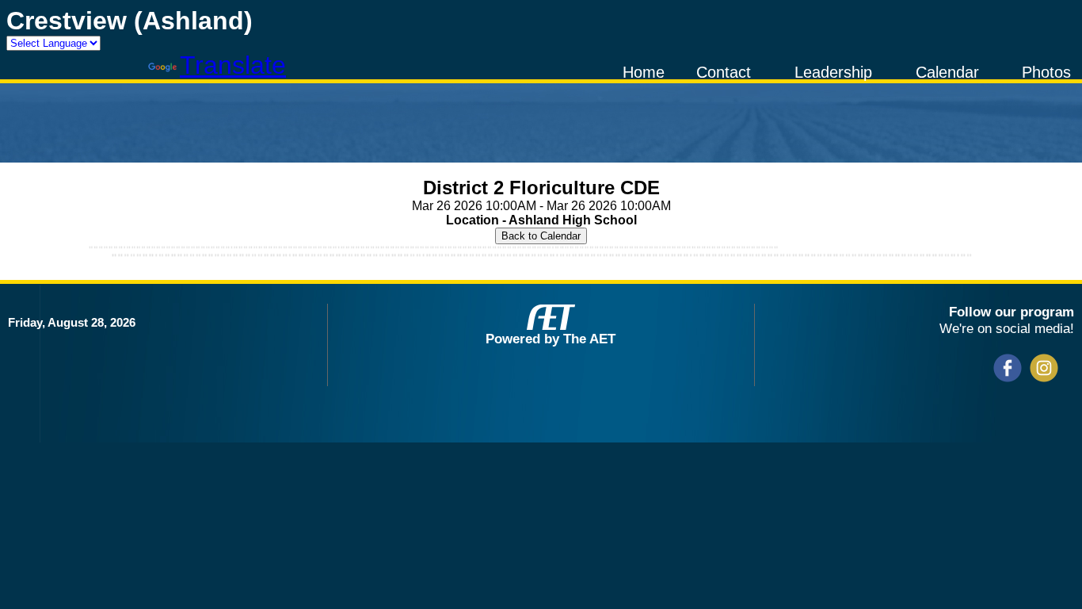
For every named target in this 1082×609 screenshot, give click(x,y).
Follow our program (1011, 312)
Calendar (947, 72)
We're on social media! (1006, 328)
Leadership (833, 72)
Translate (233, 65)
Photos (1046, 72)
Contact (723, 72)
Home (644, 72)
